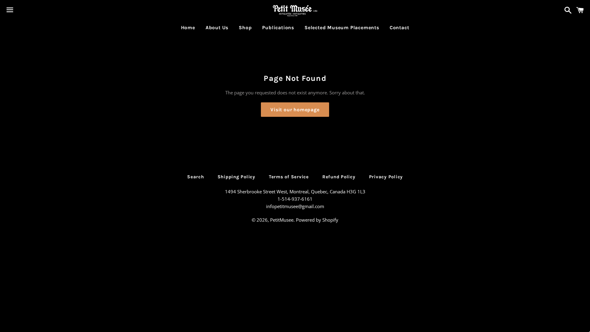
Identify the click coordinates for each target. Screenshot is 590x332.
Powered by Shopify (317, 220)
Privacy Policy (386, 177)
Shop (245, 27)
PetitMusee (281, 220)
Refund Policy (339, 177)
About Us (217, 27)
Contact (399, 27)
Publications (278, 27)
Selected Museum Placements (342, 27)
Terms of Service (289, 177)
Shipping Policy (236, 177)
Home (188, 27)
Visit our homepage (294, 110)
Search (195, 177)
